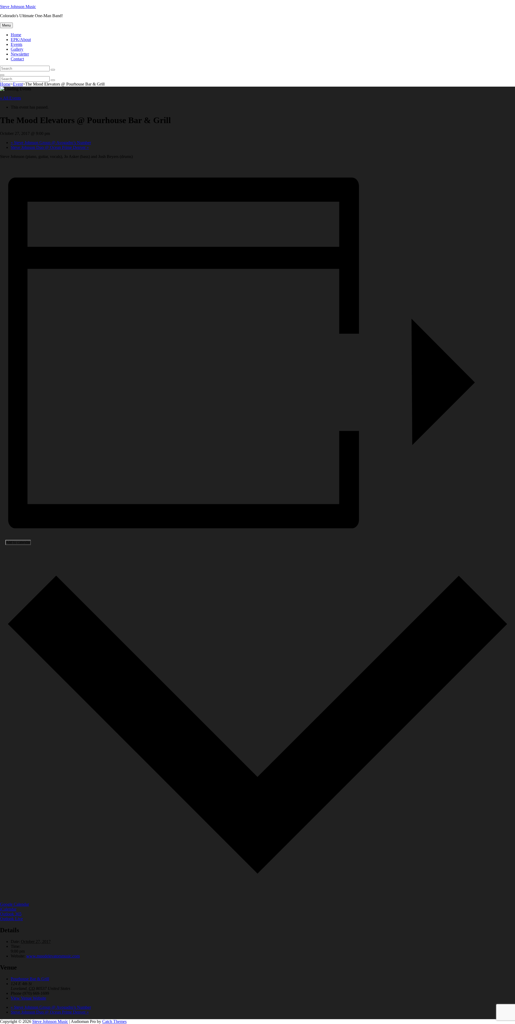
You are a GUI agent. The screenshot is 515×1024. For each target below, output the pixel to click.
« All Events (10, 98)
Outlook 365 (10, 914)
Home (16, 34)
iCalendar (8, 909)
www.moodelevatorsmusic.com (53, 956)
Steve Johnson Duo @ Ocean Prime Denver (50, 147)
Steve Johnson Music (18, 6)
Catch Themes (114, 1021)
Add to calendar (18, 542)
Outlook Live (11, 918)
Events (16, 44)
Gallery (17, 49)
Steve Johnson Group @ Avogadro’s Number (51, 142)
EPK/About (21, 39)
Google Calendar (14, 904)
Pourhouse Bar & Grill (30, 979)
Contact (17, 59)
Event (18, 84)
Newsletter (20, 54)
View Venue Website (28, 998)
